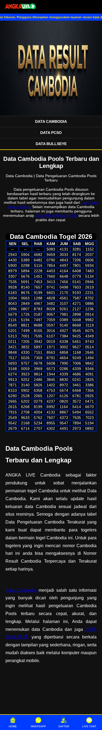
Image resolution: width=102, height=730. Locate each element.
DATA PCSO (51, 132)
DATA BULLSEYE (51, 144)
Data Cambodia (21, 590)
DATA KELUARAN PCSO (56, 215)
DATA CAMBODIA (51, 121)
